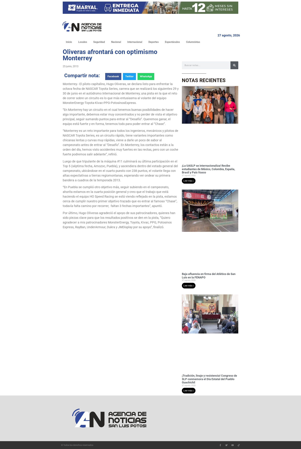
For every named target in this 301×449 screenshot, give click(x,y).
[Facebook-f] (220, 445)
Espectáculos (172, 41)
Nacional (116, 41)
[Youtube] (232, 445)
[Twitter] (226, 445)
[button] (113, 76)
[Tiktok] (239, 445)
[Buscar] (234, 65)
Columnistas (193, 41)
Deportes (153, 41)
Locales (82, 41)
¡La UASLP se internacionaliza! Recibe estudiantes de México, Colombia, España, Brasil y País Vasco (208, 169)
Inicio (69, 41)
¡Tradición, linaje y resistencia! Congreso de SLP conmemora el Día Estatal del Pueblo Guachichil (209, 379)
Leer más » (188, 181)
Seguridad (99, 41)
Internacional (134, 41)
